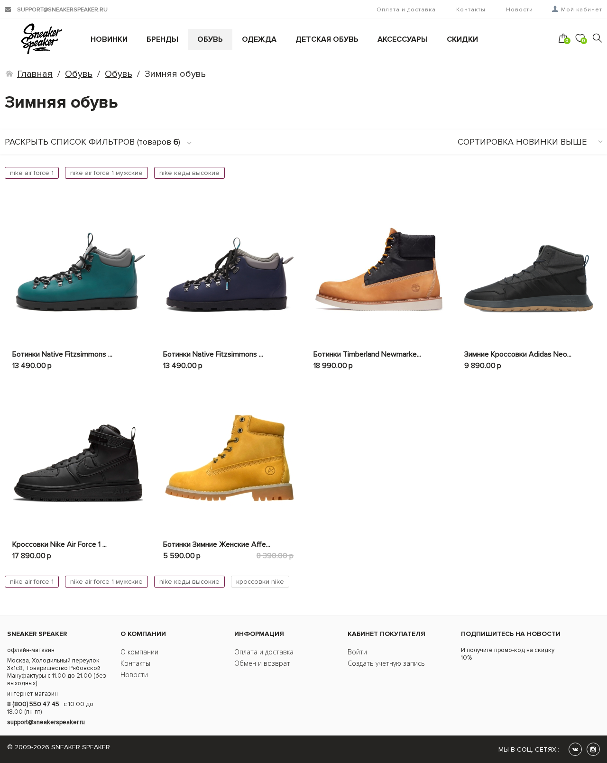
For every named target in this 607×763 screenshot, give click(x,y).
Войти (357, 651)
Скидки (462, 39)
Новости (519, 9)
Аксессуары (402, 39)
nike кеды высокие (189, 173)
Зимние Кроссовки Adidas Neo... (517, 354)
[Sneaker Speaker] (34, 38)
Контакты (471, 9)
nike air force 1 (32, 173)
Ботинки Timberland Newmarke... (367, 354)
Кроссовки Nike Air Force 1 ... (59, 544)
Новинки (109, 39)
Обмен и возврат (262, 663)
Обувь (210, 39)
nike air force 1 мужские (106, 173)
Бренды (162, 39)
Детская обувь (327, 39)
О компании (139, 651)
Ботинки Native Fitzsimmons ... (62, 354)
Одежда (259, 39)
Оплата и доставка (406, 9)
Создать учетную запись (386, 663)
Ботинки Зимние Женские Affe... (216, 544)
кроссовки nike (260, 582)
